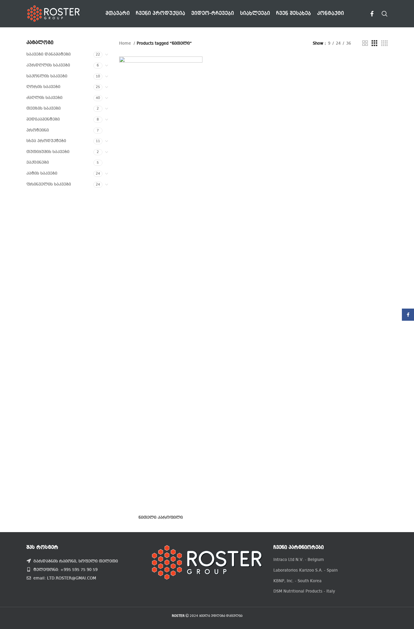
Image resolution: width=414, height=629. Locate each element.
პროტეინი (37, 130)
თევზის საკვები (43, 108)
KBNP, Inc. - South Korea (297, 581)
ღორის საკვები (43, 87)
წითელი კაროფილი (161, 517)
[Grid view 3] (374, 43)
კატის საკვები (41, 173)
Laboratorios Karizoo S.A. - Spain (305, 570)
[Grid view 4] (384, 43)
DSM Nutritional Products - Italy (304, 591)
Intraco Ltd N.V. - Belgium (298, 560)
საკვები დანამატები (48, 54)
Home (125, 43)
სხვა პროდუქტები (46, 141)
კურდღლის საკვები (48, 65)
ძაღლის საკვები (44, 98)
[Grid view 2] (365, 43)
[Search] (385, 14)
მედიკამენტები (43, 119)
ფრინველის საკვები (48, 184)
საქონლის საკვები (46, 76)
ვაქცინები (37, 162)
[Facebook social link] (372, 13)
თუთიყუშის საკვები (47, 152)
